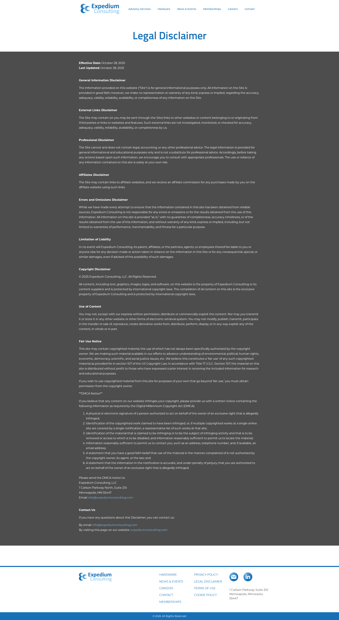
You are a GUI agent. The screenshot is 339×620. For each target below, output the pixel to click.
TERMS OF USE (205, 588)
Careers (233, 9)
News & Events (186, 9)
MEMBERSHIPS (170, 602)
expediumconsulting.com (149, 530)
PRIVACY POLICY (206, 574)
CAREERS (166, 588)
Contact (250, 9)
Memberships (212, 9)
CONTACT (166, 595)
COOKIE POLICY (205, 595)
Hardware (164, 9)
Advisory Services (139, 9)
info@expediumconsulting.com (110, 497)
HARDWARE (168, 574)
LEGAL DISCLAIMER (208, 581)
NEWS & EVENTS (171, 581)
